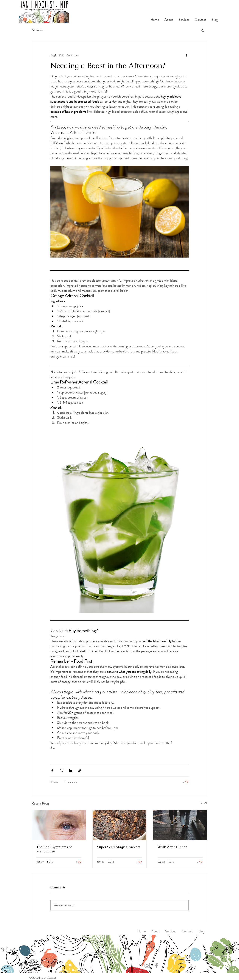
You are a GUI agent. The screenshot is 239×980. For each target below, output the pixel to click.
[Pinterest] (149, 949)
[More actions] (186, 55)
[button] (202, 30)
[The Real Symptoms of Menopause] (59, 825)
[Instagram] (155, 949)
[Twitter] (143, 949)
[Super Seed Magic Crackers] (120, 825)
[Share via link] (79, 770)
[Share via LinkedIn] (70, 770)
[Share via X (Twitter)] (61, 770)
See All (203, 803)
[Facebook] (137, 949)
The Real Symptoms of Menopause (54, 849)
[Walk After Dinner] (180, 825)
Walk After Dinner (172, 847)
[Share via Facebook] (52, 770)
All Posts (38, 30)
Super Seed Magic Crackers (118, 847)
